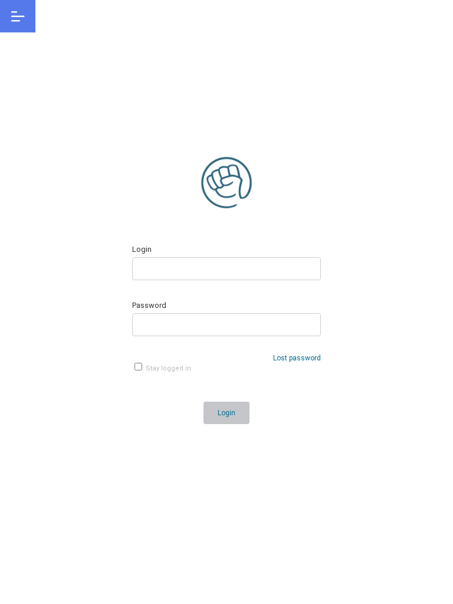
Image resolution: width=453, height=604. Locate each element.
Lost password (297, 358)
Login (142, 249)
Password (149, 305)
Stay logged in (167, 368)
